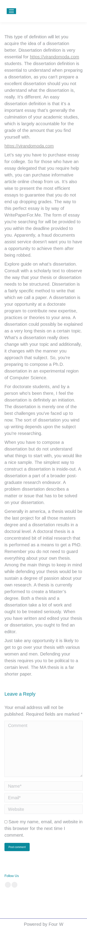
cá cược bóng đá (15, 898)
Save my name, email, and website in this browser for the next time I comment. (43, 828)
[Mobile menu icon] (11, 11)
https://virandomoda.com (54, 56)
